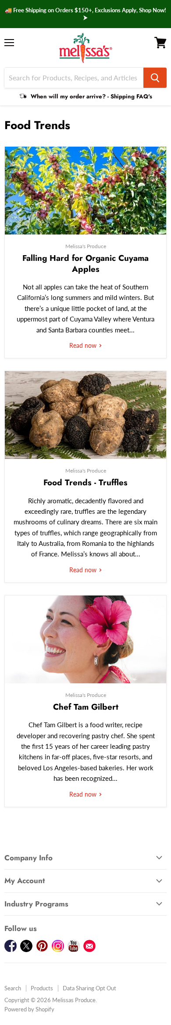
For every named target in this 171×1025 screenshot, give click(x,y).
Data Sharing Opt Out (89, 988)
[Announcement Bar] (85, 14)
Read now (83, 345)
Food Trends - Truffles (85, 482)
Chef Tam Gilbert (85, 707)
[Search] (155, 78)
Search (12, 988)
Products (42, 988)
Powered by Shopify (29, 1009)
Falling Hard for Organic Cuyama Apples (85, 263)
